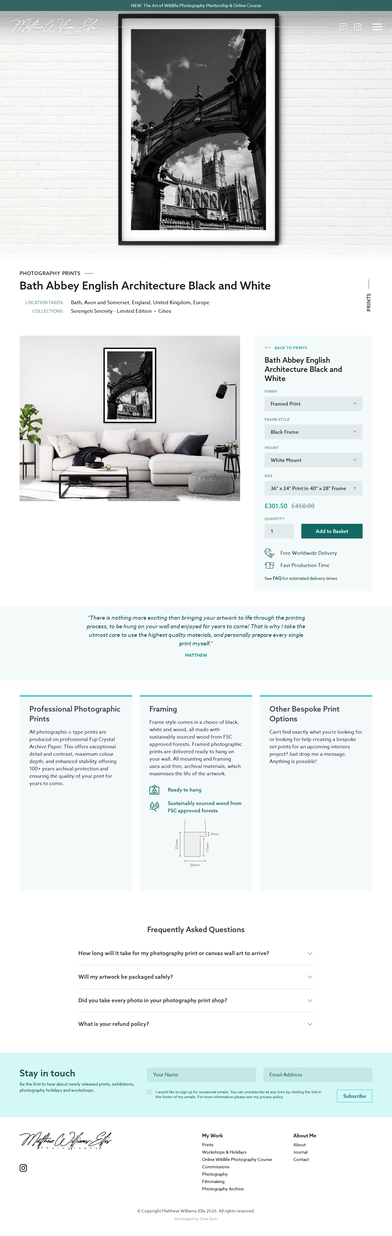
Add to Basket (332, 531)
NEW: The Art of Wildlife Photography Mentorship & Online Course (196, 5)
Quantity (275, 518)
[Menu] (377, 27)
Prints (369, 302)
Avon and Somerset (106, 302)
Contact (301, 1159)
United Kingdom (171, 302)
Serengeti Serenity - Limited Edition (111, 311)
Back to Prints (290, 348)
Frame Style (277, 419)
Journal (300, 1152)
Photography (215, 1174)
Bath (76, 302)
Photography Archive (223, 1189)
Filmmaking (213, 1181)
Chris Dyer (208, 1218)
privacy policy (271, 1096)
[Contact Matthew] (343, 27)
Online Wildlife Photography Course (237, 1159)
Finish (271, 391)
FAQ (277, 578)
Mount (272, 447)
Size (269, 476)
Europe (201, 302)
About (299, 1144)
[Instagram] (357, 27)
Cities (164, 311)
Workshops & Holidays (224, 1152)
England (141, 302)
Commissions (215, 1167)
